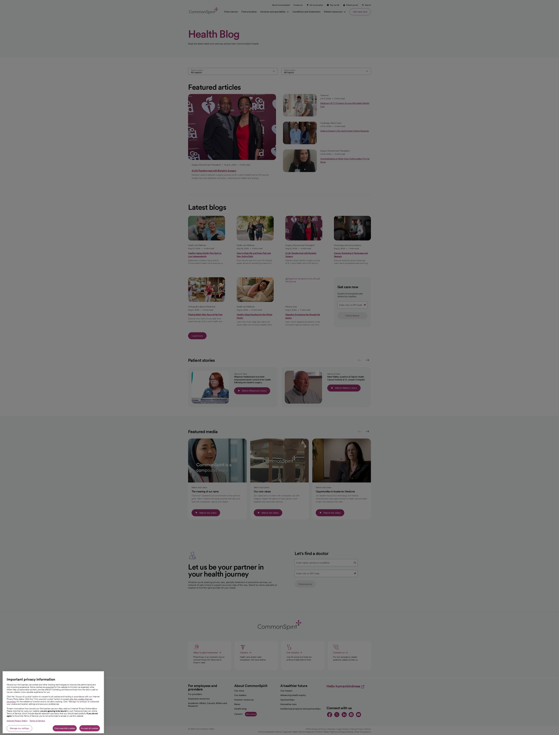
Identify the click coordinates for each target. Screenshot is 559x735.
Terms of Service (37, 721)
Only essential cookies (64, 728)
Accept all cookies (89, 728)
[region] (53, 702)
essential (50, 687)
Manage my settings (19, 728)
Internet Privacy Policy (17, 721)
